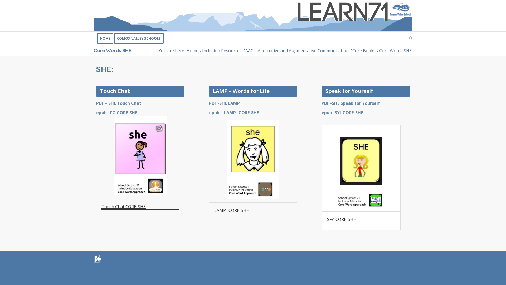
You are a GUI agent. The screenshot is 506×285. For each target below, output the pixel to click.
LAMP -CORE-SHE (231, 210)
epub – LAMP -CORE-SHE (234, 113)
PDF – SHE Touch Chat (118, 103)
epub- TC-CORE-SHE (116, 113)
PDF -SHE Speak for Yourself (351, 103)
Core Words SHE (113, 50)
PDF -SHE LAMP (225, 103)
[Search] (409, 38)
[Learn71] (253, 15)
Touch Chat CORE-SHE (123, 207)
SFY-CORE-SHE (341, 219)
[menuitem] (105, 38)
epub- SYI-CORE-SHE (342, 113)
